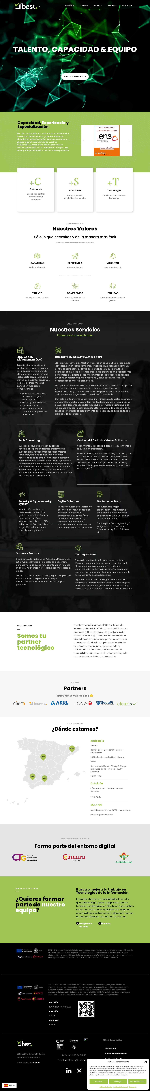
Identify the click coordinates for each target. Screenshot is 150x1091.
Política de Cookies (106, 1087)
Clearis (36, 1062)
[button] (145, 1062)
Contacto (127, 5)
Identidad (69, 5)
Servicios (98, 5)
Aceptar (98, 1081)
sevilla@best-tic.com (114, 757)
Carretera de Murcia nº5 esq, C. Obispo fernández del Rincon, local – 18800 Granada (108, 769)
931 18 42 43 (95, 797)
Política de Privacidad (120, 1087)
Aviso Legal (132, 1087)
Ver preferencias (137, 1081)
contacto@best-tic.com (101, 814)
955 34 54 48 (96, 757)
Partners (112, 5)
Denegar (118, 1081)
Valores (84, 5)
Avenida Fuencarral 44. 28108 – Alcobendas (110, 810)
